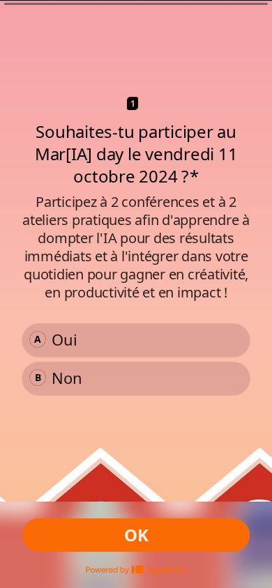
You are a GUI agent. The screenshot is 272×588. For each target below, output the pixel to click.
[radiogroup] (136, 359)
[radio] (136, 340)
